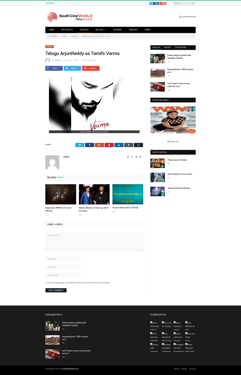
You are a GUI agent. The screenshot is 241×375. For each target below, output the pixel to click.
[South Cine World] (69, 17)
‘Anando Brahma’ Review (178, 188)
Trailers (132, 30)
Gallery (99, 30)
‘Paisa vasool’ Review (177, 160)
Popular (156, 47)
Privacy (184, 369)
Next (192, 120)
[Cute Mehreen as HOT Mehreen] (173, 119)
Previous (153, 120)
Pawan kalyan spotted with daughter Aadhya (179, 56)
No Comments (90, 60)
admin (57, 60)
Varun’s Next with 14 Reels (125, 207)
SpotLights (67, 30)
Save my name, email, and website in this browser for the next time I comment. (79, 283)
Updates (84, 30)
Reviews (117, 30)
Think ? (147, 30)
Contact (192, 369)
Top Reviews (180, 47)
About (176, 369)
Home (51, 30)
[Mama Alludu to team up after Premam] (94, 194)
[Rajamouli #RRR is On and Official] (60, 194)
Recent (167, 47)
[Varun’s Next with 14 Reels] (127, 194)
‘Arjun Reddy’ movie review (179, 174)
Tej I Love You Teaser (70, 3)
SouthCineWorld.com (70, 369)
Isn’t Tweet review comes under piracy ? (178, 84)
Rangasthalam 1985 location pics (180, 70)
